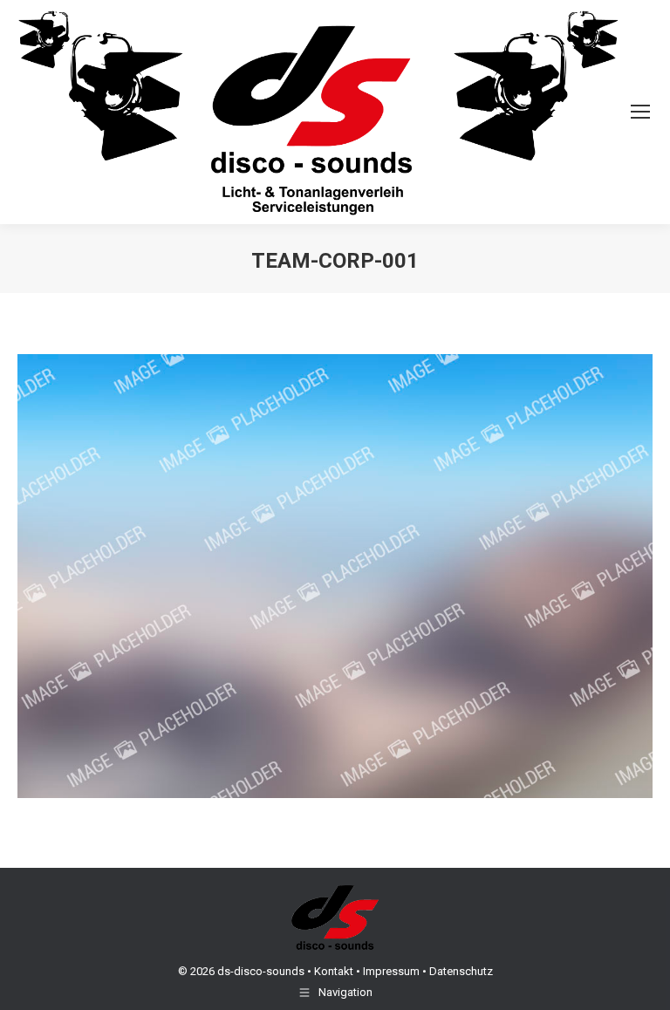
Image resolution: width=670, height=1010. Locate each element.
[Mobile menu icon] (640, 111)
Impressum (391, 971)
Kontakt (333, 971)
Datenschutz (461, 971)
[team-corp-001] (335, 576)
